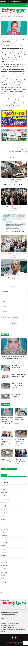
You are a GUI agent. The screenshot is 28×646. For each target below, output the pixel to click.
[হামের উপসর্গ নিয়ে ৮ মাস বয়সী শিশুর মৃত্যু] (21, 453)
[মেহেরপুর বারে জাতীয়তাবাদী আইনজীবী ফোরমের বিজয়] (5, 377)
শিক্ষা (4, 575)
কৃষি (3, 516)
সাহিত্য (4, 585)
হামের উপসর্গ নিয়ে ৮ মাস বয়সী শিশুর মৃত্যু (20, 460)
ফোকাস (4, 549)
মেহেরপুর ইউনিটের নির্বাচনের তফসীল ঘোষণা (14, 231)
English (4, 479)
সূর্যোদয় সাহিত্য (6, 589)
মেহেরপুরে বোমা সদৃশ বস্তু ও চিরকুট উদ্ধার (18, 395)
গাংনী (4, 522)
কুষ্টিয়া (4, 512)
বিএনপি (4, 552)
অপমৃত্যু (4, 489)
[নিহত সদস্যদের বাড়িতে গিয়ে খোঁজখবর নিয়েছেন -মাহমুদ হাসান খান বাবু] (14, 243)
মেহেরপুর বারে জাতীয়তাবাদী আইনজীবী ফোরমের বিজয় (18, 375)
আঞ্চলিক (4, 502)
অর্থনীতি (4, 496)
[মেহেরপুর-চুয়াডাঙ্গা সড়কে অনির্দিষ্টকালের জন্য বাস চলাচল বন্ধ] (5, 386)
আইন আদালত (6, 499)
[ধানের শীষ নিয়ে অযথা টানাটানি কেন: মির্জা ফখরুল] (14, 267)
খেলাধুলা (4, 519)
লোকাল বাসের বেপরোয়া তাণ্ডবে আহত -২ (17, 366)
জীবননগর (5, 536)
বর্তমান (5, 582)
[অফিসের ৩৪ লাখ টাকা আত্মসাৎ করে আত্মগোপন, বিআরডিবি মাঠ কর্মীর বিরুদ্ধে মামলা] (14, 346)
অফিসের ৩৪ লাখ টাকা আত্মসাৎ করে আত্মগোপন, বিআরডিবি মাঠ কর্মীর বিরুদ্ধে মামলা (13, 357)
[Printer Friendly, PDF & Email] (25, 44)
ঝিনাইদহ (4, 539)
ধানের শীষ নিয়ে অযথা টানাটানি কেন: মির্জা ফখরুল (14, 278)
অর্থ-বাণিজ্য (5, 492)
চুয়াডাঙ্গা (4, 526)
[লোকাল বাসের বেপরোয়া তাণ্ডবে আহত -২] (5, 368)
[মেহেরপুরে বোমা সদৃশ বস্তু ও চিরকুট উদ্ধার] (5, 396)
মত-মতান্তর (5, 559)
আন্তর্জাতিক (5, 506)
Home (2, 16)
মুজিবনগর (5, 562)
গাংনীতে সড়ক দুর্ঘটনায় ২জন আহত (14, 179)
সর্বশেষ (4, 579)
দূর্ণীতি (4, 546)
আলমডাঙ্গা (5, 509)
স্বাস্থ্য (4, 592)
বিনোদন (4, 555)
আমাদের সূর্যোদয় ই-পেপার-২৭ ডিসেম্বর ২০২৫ (14, 184)
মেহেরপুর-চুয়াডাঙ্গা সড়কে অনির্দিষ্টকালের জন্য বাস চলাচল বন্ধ (17, 385)
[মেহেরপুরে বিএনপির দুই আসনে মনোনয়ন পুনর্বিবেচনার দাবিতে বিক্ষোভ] (14, 196)
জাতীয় (4, 532)
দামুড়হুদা (5, 542)
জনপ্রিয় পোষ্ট (5, 529)
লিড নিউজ (5, 572)
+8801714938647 (10, 625)
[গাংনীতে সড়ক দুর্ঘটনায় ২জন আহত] (14, 169)
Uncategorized (3, 37)
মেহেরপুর (5, 565)
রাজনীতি (4, 569)
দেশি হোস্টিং (14, 643)
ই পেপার (6, 483)
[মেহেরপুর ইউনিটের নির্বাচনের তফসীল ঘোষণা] (14, 221)
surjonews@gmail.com (11, 627)
